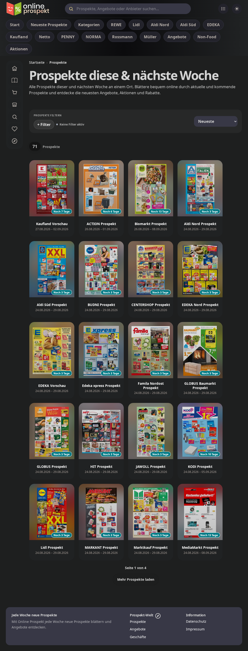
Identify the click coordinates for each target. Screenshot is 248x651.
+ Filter (44, 124)
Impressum (195, 629)
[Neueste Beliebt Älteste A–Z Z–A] (216, 121)
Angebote (138, 629)
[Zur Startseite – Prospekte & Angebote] (28, 8)
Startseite (37, 62)
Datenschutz (196, 621)
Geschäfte (138, 637)
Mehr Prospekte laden (135, 579)
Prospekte (138, 621)
